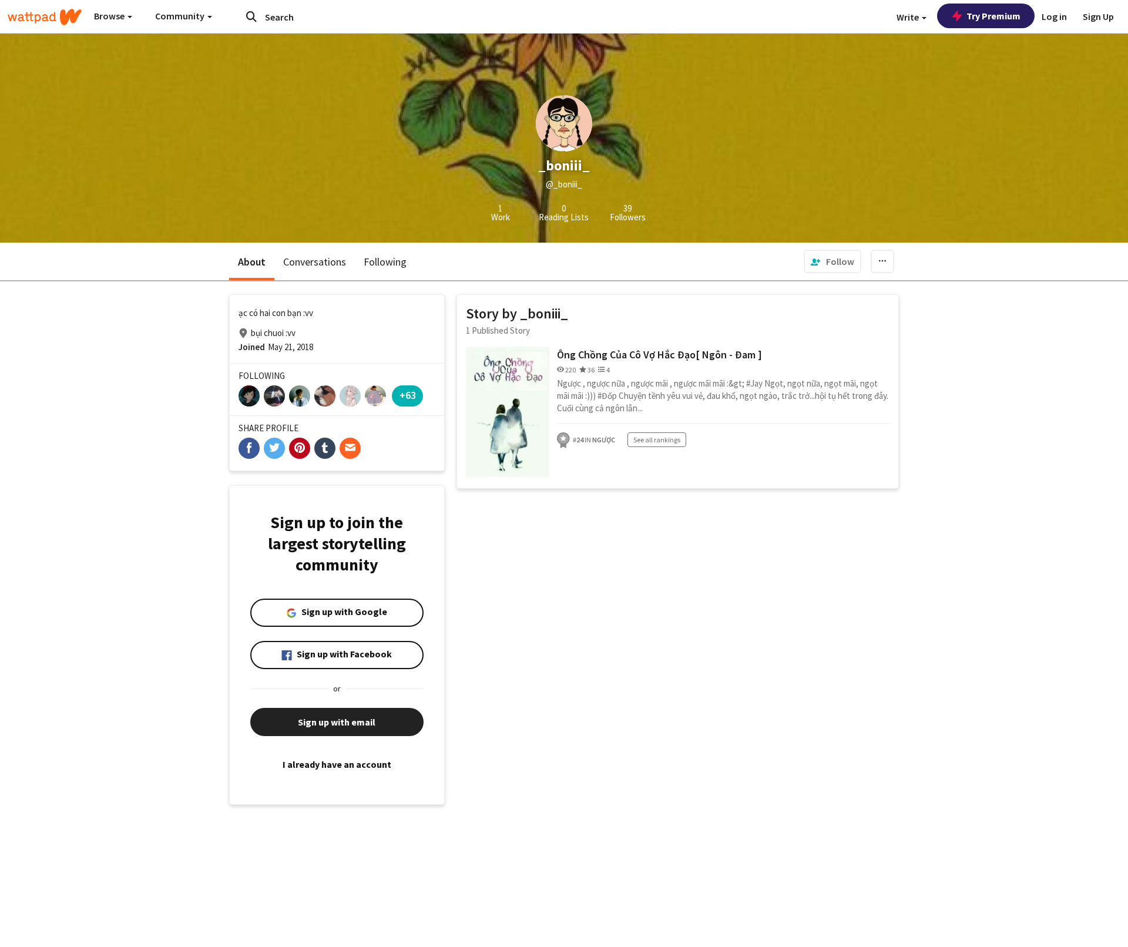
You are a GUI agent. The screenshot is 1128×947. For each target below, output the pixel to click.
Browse (110, 16)
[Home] (45, 17)
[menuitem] (832, 261)
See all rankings (656, 439)
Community (180, 16)
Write (909, 17)
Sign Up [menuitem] (1098, 16)
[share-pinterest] (299, 448)
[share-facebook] (249, 448)
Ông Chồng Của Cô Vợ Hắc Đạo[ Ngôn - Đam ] (659, 354)
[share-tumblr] (324, 448)
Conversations (314, 261)
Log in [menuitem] (1054, 16)
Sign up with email (336, 722)
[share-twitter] (274, 448)
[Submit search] (251, 16)
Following (385, 261)
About (252, 261)
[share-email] (350, 448)
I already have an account (337, 764)
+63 (408, 395)
